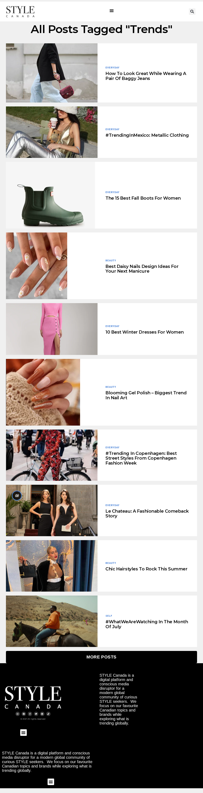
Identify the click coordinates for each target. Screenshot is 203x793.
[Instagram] (17, 714)
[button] (111, 10)
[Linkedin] (42, 714)
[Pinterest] (24, 714)
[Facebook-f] (30, 714)
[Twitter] (36, 714)
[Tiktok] (48, 714)
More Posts (101, 657)
